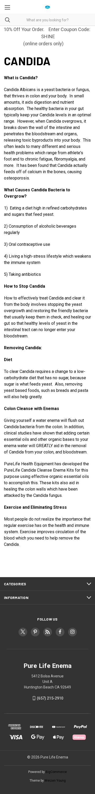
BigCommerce (56, 772)
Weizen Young (55, 780)
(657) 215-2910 (50, 698)
